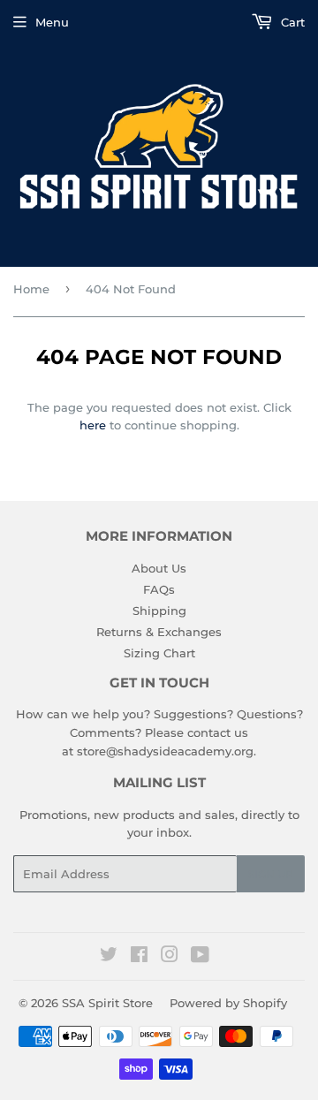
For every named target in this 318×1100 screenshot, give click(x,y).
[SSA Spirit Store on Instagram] (169, 957)
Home (31, 289)
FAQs (159, 589)
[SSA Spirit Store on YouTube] (200, 957)
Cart (291, 22)
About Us (159, 568)
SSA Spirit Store (107, 1003)
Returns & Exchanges (159, 632)
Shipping (159, 610)
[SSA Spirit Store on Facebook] (139, 957)
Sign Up (270, 874)
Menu (52, 22)
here (93, 425)
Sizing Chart (159, 653)
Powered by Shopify (228, 1003)
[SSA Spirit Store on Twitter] (108, 957)
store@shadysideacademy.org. (166, 751)
